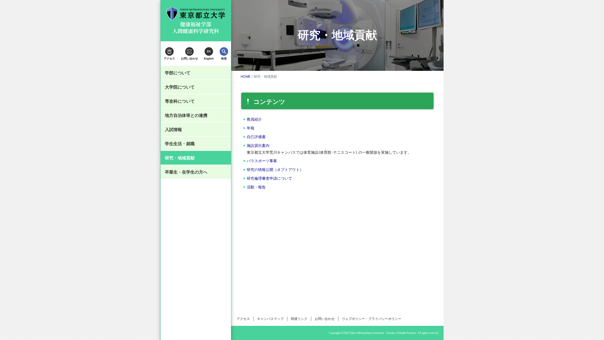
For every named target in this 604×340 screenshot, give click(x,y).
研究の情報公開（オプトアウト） (275, 169)
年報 (250, 128)
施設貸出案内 (258, 145)
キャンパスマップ (270, 319)
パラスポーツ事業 (262, 160)
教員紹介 (254, 119)
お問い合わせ (325, 319)
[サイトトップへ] (196, 20)
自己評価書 (256, 136)
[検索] (224, 51)
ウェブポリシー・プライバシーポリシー (371, 319)
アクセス (243, 319)
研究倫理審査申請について (269, 178)
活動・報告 (256, 187)
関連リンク (299, 319)
